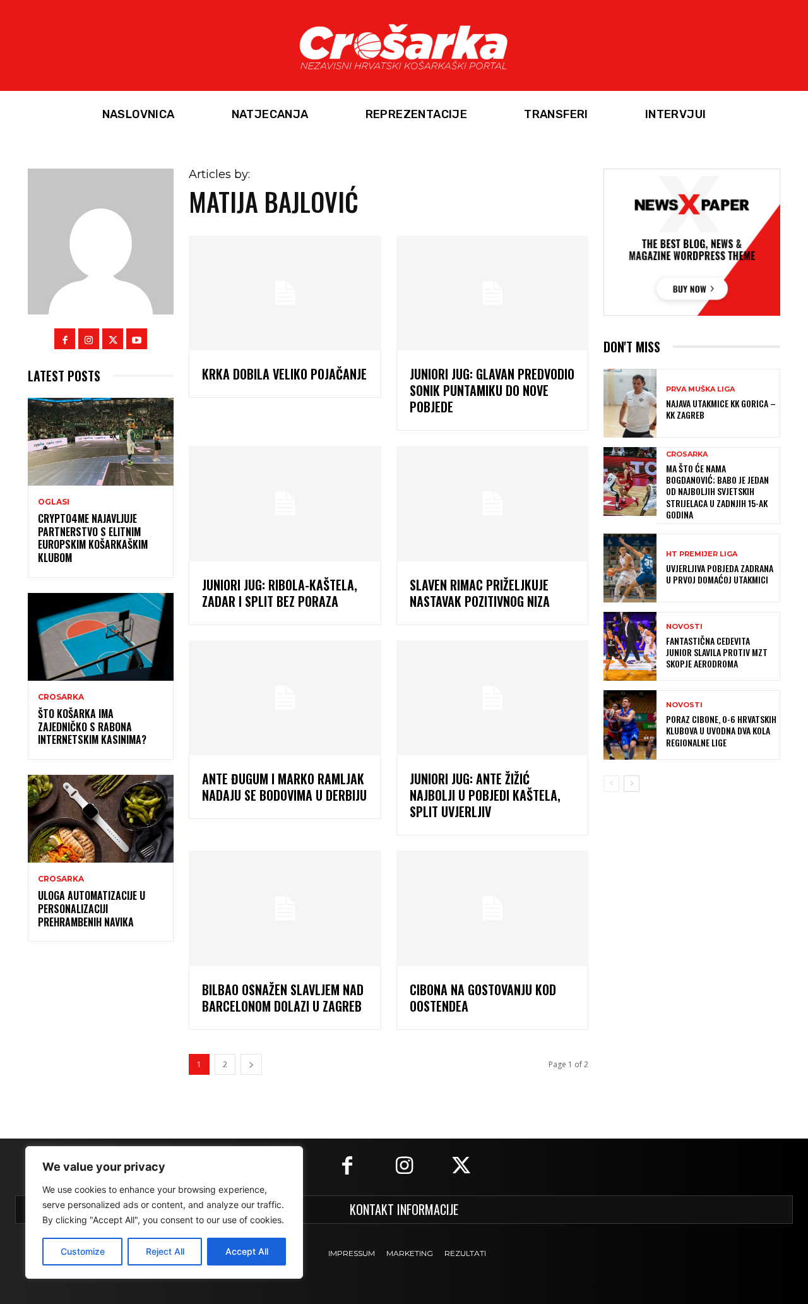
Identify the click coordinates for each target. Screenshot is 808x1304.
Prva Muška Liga (700, 389)
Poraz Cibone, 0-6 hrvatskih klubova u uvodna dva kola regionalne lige (721, 730)
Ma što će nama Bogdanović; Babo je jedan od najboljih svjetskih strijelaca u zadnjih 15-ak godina (717, 491)
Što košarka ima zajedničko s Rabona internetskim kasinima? (92, 727)
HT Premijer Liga (701, 554)
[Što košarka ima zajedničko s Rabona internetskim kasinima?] (101, 637)
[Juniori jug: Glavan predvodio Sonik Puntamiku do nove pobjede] (492, 293)
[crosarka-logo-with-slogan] (404, 45)
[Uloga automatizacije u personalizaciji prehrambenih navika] (101, 819)
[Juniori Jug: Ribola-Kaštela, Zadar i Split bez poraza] (285, 503)
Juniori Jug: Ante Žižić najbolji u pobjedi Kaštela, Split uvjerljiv (485, 795)
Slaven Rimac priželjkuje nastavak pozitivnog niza (480, 593)
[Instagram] (88, 338)
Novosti (684, 626)
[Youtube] (136, 338)
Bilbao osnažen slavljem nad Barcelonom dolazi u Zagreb (283, 997)
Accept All (246, 1251)
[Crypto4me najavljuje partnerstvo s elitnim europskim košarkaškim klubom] (101, 442)
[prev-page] (611, 783)
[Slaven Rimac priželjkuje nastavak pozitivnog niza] (492, 503)
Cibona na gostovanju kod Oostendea (483, 997)
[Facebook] (64, 338)
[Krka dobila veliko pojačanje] (285, 293)
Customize (83, 1251)
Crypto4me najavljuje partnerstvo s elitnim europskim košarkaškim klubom (93, 538)
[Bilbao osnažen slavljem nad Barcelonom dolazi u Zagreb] (285, 908)
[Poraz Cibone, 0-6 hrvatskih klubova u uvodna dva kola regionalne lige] (629, 724)
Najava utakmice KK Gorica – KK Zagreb (721, 409)
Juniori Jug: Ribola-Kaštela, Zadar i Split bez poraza (279, 593)
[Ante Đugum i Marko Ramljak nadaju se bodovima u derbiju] (285, 698)
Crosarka (61, 697)
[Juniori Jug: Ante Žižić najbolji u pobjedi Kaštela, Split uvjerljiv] (492, 698)
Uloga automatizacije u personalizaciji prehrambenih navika (91, 909)
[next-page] (251, 1064)
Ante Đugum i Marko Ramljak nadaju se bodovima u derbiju (284, 787)
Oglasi (53, 502)
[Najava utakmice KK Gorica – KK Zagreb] (629, 403)
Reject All (165, 1251)
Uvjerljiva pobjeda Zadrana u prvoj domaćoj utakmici (719, 573)
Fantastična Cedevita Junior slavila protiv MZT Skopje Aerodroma (717, 652)
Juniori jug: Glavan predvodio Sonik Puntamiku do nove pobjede (492, 390)
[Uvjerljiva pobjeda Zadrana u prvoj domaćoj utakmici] (629, 568)
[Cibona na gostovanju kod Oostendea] (492, 908)
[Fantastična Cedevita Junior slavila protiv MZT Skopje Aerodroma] (629, 646)
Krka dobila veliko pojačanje (284, 373)
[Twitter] (112, 338)
